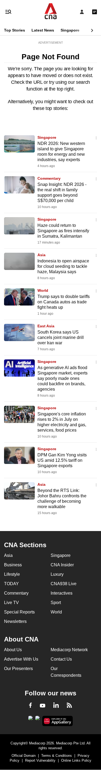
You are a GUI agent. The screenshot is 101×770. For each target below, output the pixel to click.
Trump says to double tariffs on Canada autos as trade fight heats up (63, 302)
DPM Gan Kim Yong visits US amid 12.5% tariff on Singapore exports (62, 460)
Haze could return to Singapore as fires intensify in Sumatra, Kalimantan (63, 230)
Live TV (11, 602)
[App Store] (37, 719)
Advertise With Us (21, 659)
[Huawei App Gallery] (57, 721)
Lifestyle (12, 574)
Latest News (43, 30)
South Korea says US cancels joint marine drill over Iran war (60, 337)
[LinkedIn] (56, 706)
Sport (56, 602)
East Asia (45, 326)
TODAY (11, 583)
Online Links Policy (76, 760)
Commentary (49, 178)
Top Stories (14, 30)
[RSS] (69, 706)
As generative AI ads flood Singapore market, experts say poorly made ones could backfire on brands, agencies (62, 378)
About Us (13, 649)
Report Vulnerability (40, 760)
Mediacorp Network (69, 649)
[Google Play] (30, 719)
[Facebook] (30, 706)
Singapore (70, 30)
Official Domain (24, 756)
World (42, 290)
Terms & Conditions (56, 756)
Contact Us (61, 659)
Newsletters (15, 621)
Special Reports (19, 612)
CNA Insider (62, 565)
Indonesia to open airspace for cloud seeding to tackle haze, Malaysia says (63, 266)
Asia (41, 255)
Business (13, 565)
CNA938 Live (63, 583)
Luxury (57, 574)
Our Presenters (18, 668)
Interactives (61, 593)
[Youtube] (42, 706)
